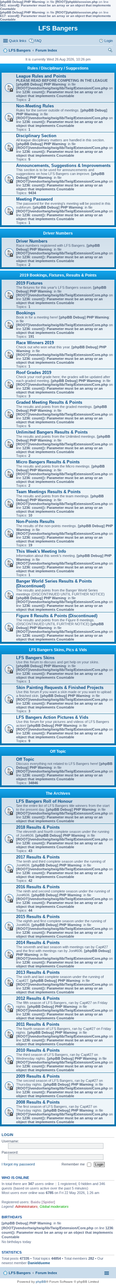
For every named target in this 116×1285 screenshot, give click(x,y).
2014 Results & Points (38, 942)
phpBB (41, 1281)
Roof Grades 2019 (33, 372)
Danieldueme (39, 1263)
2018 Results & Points (38, 827)
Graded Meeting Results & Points (49, 402)
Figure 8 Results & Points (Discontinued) (56, 615)
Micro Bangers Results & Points (48, 462)
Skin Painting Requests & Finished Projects (59, 687)
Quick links (17, 41)
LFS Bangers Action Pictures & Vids (52, 717)
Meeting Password (34, 199)
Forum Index (46, 1273)
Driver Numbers (58, 233)
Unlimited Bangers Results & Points (52, 432)
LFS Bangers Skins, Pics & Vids (58, 650)
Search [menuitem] (110, 51)
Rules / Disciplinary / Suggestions (58, 68)
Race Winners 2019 (35, 342)
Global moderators (54, 1206)
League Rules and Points (41, 76)
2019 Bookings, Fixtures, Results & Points (58, 275)
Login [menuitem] (108, 41)
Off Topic (58, 751)
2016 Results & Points (38, 886)
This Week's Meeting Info (41, 551)
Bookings (25, 313)
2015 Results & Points (38, 916)
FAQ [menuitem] (38, 41)
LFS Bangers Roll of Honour (44, 801)
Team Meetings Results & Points (48, 491)
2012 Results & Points (38, 998)
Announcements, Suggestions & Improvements (63, 165)
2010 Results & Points (38, 1050)
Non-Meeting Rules (35, 106)
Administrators (26, 1206)
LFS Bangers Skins (35, 657)
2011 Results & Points (37, 1024)
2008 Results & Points (38, 1102)
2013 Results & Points (38, 972)
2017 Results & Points (38, 857)
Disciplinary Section (36, 135)
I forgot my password (18, 1164)
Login (7, 1135)
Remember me (74, 1164)
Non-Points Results (35, 521)
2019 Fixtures (29, 283)
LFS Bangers (20, 1273)
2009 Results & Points (38, 1076)
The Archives (58, 793)
